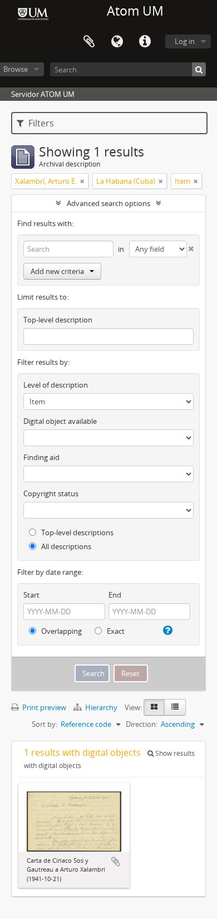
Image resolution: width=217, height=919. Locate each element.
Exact (115, 631)
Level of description (55, 385)
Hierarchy (101, 707)
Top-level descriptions (77, 532)
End (114, 595)
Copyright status (50, 493)
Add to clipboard (115, 861)
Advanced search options (108, 203)
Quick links (145, 42)
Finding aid (41, 457)
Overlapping (61, 631)
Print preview (43, 707)
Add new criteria (57, 271)
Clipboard (89, 42)
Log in (185, 41)
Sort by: (44, 724)
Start (31, 595)
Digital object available (60, 421)
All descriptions (65, 546)
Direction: (141, 724)
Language (117, 42)
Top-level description (57, 320)
